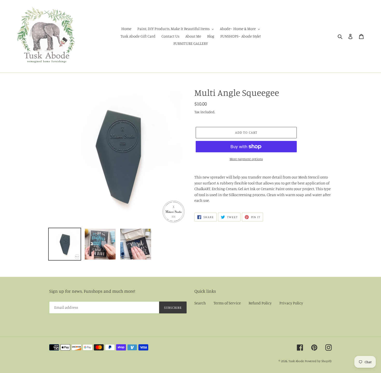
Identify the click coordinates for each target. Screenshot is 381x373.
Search (200, 302)
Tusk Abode (296, 361)
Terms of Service (227, 302)
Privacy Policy (291, 302)
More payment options (246, 159)
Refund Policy (260, 302)
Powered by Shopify (318, 361)
